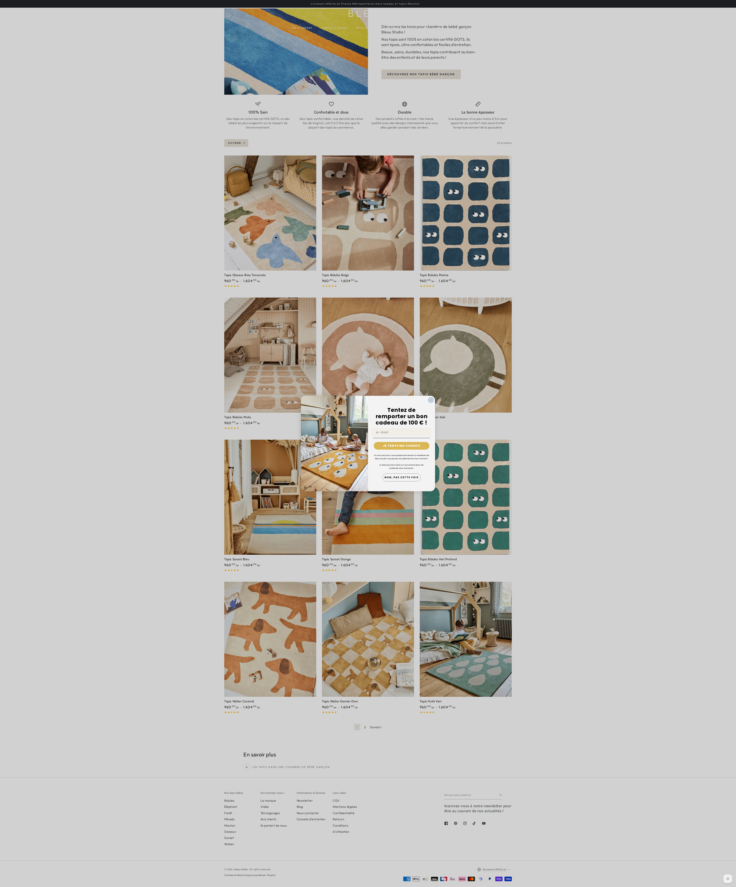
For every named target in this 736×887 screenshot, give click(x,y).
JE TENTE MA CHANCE (401, 446)
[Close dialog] (431, 400)
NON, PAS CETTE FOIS (401, 477)
